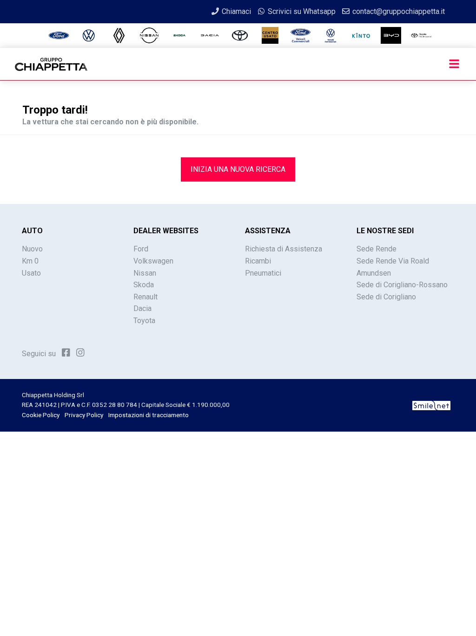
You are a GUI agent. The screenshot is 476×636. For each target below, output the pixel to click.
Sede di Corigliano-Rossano (402, 284)
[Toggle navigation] (454, 64)
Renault (145, 296)
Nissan (144, 273)
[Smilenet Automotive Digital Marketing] (431, 404)
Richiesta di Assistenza (283, 248)
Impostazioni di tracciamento (148, 415)
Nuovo (32, 248)
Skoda (143, 284)
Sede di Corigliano (386, 296)
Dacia (142, 308)
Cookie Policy (41, 415)
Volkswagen (153, 261)
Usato (31, 273)
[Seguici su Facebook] (66, 353)
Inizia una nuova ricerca (238, 169)
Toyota (144, 320)
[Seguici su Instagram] (80, 353)
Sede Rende (377, 248)
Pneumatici (263, 273)
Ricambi (258, 261)
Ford (140, 248)
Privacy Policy (84, 415)
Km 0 (30, 261)
